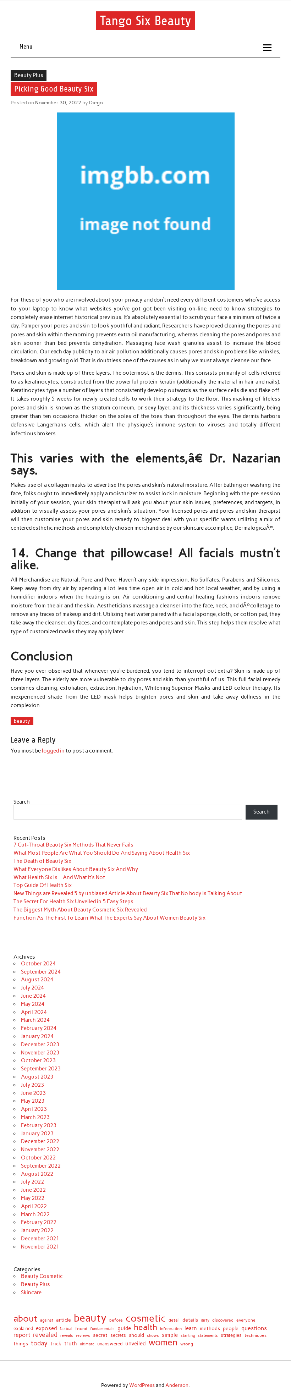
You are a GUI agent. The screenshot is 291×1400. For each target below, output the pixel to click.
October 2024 (38, 963)
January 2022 (37, 1230)
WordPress (142, 1385)
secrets (118, 1335)
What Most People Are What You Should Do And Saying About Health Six (101, 853)
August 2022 (37, 1174)
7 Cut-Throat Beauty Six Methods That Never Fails (73, 845)
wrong (186, 1344)
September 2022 (41, 1166)
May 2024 (32, 1004)
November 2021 (40, 1247)
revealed (45, 1335)
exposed (46, 1328)
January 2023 (37, 1133)
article (63, 1320)
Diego (96, 102)
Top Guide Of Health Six (42, 885)
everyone (246, 1320)
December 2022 (40, 1141)
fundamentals (102, 1329)
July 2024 (32, 988)
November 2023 (40, 1052)
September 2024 (41, 972)
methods (210, 1328)
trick (55, 1343)
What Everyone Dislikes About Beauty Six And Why (75, 869)
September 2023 (41, 1068)
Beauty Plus (28, 75)
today (39, 1343)
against (46, 1320)
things (20, 1343)
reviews (83, 1336)
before (116, 1320)
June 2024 (33, 996)
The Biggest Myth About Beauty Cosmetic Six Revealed (80, 909)
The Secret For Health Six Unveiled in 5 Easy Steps (73, 901)
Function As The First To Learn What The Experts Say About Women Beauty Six (109, 918)
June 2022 (33, 1190)
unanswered (109, 1343)
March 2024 (35, 1020)
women (162, 1342)
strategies (231, 1335)
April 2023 (34, 1109)
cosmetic (146, 1318)
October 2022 (38, 1157)
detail (174, 1320)
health (145, 1327)
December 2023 (40, 1044)
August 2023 (37, 1077)
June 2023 (33, 1093)
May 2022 (32, 1198)
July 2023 (32, 1085)
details (190, 1319)
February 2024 (38, 1028)
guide (124, 1328)
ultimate (87, 1344)
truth (70, 1343)
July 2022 (32, 1182)
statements (208, 1336)
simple (170, 1335)
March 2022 (35, 1214)
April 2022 (34, 1206)
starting (188, 1336)
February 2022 (38, 1222)
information (171, 1329)
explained (23, 1329)
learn (191, 1328)
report (21, 1335)
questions (254, 1328)
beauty (22, 721)
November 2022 (40, 1149)
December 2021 (40, 1238)
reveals (66, 1336)
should (136, 1335)
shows (153, 1336)
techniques (256, 1335)
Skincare (31, 1292)
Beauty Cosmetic (42, 1276)
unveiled (135, 1343)
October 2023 (38, 1060)
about (25, 1318)
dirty (205, 1320)
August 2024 (37, 979)
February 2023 (38, 1125)
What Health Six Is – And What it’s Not (59, 877)
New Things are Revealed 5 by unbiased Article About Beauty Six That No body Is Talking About (127, 893)
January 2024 (37, 1036)
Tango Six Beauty (145, 20)
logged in (53, 751)
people (230, 1328)
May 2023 (32, 1101)
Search (21, 802)
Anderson (176, 1385)
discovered (223, 1320)
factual (66, 1329)
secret (100, 1335)
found (81, 1329)
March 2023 (35, 1117)
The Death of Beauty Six (42, 861)
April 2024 (34, 1012)
